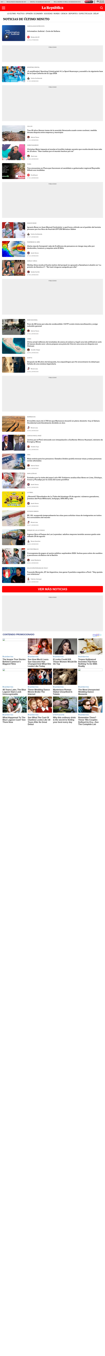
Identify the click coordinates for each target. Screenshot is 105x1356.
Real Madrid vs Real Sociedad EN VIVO (67, 2)
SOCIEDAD (48, 13)
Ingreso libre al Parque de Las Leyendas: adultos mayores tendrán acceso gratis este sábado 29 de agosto (63, 535)
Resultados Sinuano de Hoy (16, 2)
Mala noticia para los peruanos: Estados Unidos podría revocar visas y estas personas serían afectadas (64, 460)
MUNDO (57, 13)
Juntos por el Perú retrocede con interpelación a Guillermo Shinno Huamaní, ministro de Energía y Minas (65, 441)
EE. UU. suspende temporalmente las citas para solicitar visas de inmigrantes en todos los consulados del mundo (64, 516)
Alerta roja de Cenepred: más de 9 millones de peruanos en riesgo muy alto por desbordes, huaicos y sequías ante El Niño (61, 247)
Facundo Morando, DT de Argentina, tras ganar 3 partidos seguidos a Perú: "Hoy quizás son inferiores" (65, 573)
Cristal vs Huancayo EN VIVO (40, 2)
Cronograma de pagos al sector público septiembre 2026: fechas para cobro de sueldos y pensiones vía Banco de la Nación (64, 554)
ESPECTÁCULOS (85, 13)
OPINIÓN (29, 13)
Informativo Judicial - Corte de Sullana (43, 31)
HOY (2, 2)
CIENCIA (64, 13)
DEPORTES (73, 13)
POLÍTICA (21, 13)
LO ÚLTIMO (11, 13)
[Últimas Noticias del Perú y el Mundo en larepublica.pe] (52, 8)
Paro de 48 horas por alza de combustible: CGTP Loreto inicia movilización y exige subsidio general (62, 325)
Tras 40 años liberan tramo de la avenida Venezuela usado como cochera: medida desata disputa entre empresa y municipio (62, 131)
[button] (3, 8)
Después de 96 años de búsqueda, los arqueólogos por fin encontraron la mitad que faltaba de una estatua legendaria (63, 363)
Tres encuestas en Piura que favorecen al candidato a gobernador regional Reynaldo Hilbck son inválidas (63, 169)
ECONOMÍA (38, 13)
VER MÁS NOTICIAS (52, 589)
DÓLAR (96, 13)
